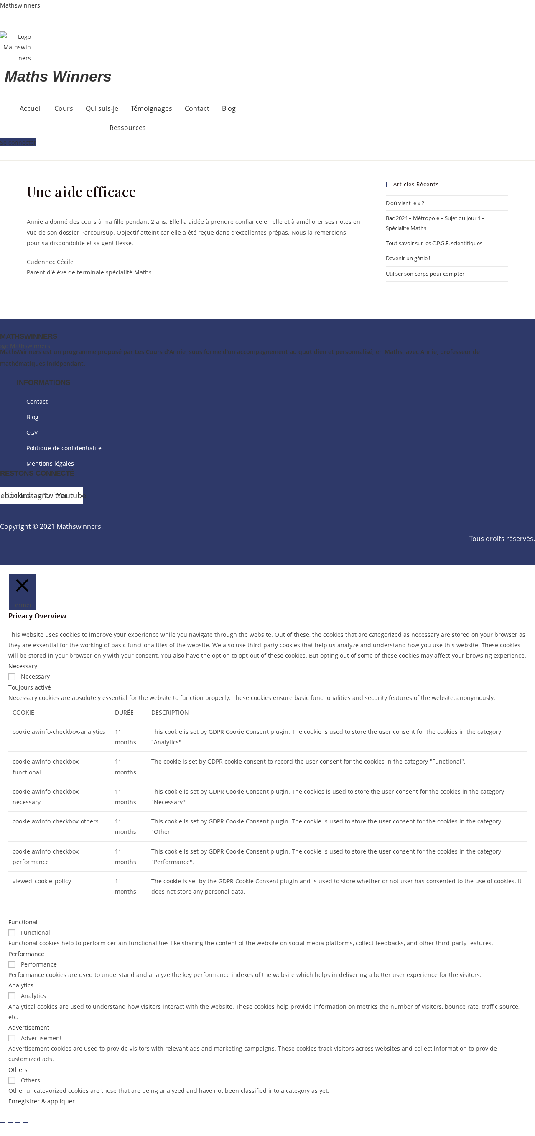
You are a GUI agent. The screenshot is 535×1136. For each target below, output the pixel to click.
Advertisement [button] (28, 1027)
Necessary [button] (22, 666)
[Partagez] (18, 1122)
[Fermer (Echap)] (25, 1122)
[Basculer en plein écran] (10, 1122)
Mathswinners (20, 5)
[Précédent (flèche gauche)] (3, 1133)
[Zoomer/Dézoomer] (3, 1122)
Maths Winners (58, 76)
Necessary (35, 676)
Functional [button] (23, 922)
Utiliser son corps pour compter (425, 273)
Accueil (31, 108)
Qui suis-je (102, 108)
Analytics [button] (20, 985)
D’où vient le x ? (405, 203)
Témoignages (151, 108)
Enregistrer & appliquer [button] (41, 1101)
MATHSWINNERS (28, 337)
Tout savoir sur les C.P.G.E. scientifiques (434, 243)
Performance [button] (26, 954)
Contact (197, 108)
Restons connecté (37, 473)
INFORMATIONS (43, 383)
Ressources (128, 127)
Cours (63, 108)
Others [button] (18, 1070)
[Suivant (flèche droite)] (10, 1133)
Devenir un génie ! (408, 258)
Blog (229, 108)
